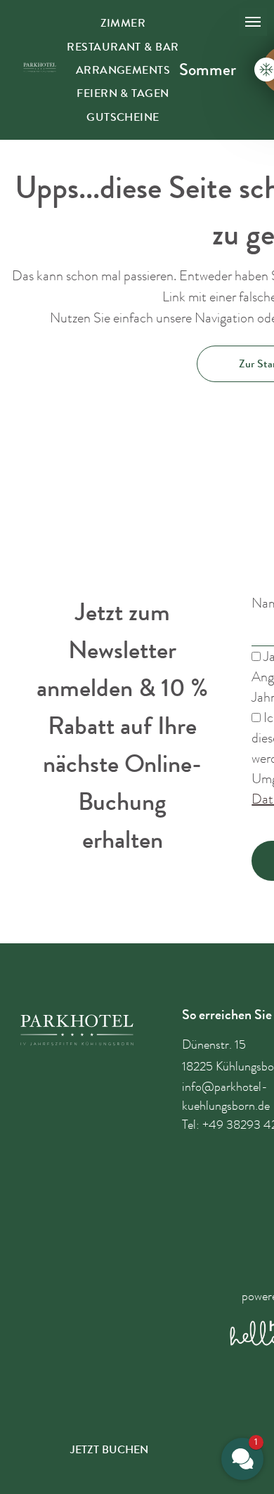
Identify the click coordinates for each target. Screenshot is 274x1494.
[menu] (253, 22)
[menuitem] (123, 22)
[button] (242, 1459)
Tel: (191, 1124)
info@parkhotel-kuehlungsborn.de (226, 1096)
